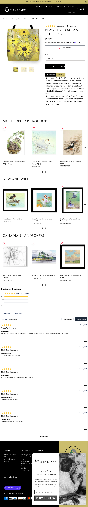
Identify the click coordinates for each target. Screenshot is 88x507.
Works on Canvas (10, 457)
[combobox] (65, 59)
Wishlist (71, 6)
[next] (85, 147)
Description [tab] (51, 75)
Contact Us (25, 470)
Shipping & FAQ (26, 455)
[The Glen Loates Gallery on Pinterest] (13, 478)
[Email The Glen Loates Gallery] (5, 478)
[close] (86, 2)
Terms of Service (27, 464)
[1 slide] (42, 172)
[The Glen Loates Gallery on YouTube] (16, 478)
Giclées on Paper (10, 455)
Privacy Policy (25, 461)
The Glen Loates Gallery (16, 493)
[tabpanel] (65, 91)
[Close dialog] (83, 455)
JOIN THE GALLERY (45, 498)
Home (5, 19)
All (13, 19)
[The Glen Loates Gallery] (15, 9)
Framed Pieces (9, 459)
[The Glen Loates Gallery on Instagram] (10, 478)
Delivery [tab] (61, 75)
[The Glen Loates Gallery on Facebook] (8, 478)
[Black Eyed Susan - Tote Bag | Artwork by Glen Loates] (23, 45)
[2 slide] (45, 172)
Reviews (71, 12)
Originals (7, 461)
